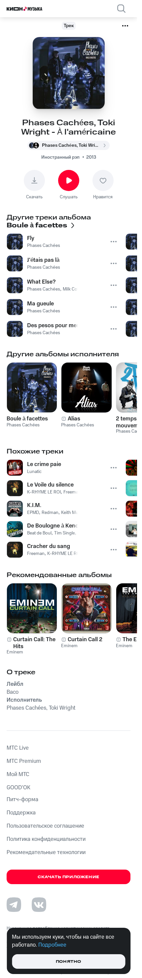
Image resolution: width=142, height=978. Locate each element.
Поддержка (21, 813)
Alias (74, 418)
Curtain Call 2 (85, 639)
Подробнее (52, 945)
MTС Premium (24, 761)
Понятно (68, 961)
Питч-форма (22, 799)
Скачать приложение (68, 877)
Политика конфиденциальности (46, 839)
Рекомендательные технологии (46, 852)
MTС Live (18, 748)
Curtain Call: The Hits (34, 642)
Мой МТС (18, 774)
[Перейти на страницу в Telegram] (14, 904)
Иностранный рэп (60, 157)
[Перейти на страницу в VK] (39, 904)
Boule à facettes (27, 418)
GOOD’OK (18, 788)
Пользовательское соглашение (45, 826)
